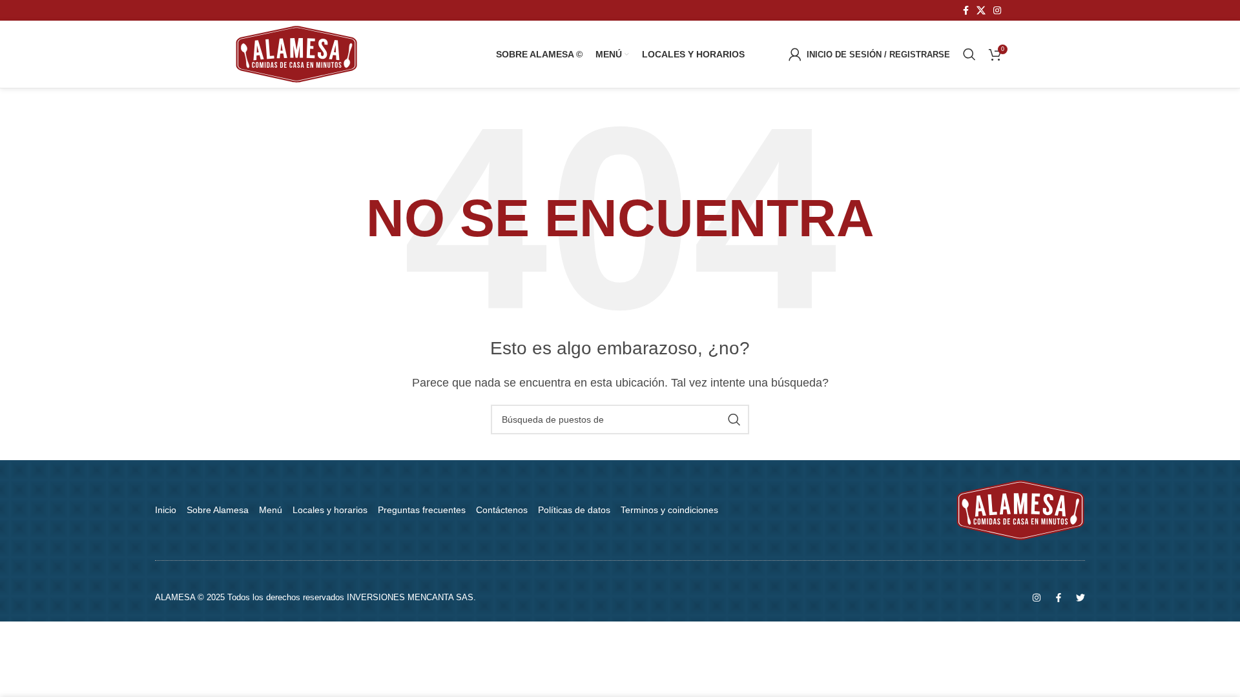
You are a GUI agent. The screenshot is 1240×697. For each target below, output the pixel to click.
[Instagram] (1036, 597)
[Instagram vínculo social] (997, 10)
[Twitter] (1080, 597)
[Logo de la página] (296, 53)
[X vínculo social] (981, 10)
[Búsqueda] (969, 54)
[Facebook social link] (966, 10)
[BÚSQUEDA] (734, 419)
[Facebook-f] (1058, 597)
